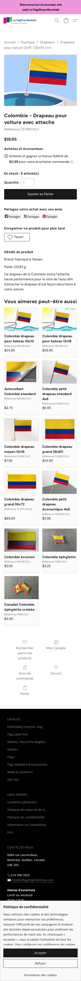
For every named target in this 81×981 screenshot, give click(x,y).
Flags (10, 757)
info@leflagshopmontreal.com (32, 880)
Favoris (56, 673)
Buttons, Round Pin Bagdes (26, 742)
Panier (25, 693)
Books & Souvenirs (20, 772)
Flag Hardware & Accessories (27, 764)
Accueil (10, 42)
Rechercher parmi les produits (25, 653)
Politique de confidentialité (26, 817)
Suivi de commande (24, 676)
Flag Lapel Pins (17, 734)
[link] (40, 973)
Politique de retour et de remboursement (28, 810)
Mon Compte (56, 648)
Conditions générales (22, 802)
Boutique (28, 42)
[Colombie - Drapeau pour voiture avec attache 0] (40, 80)
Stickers (12, 749)
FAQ (10, 832)
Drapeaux (47, 42)
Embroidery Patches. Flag (24, 727)
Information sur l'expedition (26, 825)
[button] (21, 20)
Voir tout (13, 779)
